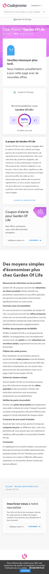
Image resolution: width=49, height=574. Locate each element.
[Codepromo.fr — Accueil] (15, 5)
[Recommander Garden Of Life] (35, 120)
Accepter (25, 571)
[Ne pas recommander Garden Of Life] (13, 120)
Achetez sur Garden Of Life (24, 200)
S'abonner (33, 240)
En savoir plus (36, 568)
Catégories (35, 5)
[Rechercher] (44, 11)
